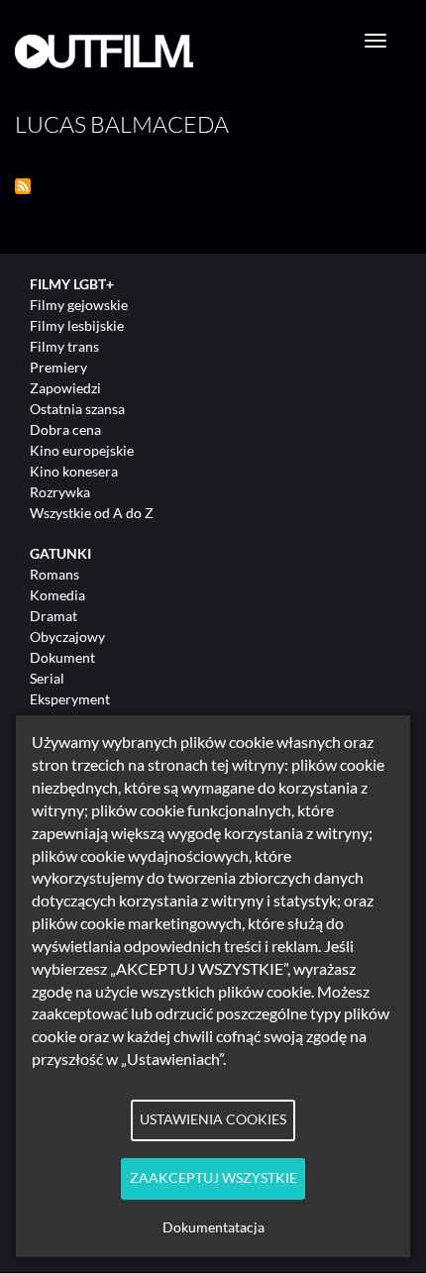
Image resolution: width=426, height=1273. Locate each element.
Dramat (53, 615)
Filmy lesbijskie (77, 325)
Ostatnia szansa (77, 408)
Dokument (62, 657)
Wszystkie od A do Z (92, 512)
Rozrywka (60, 491)
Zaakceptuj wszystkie (213, 1178)
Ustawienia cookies (213, 1119)
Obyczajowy (67, 636)
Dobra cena (65, 429)
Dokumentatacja (213, 1227)
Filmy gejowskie (79, 304)
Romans (54, 574)
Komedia (57, 594)
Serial (47, 678)
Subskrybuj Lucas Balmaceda (23, 186)
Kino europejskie (82, 450)
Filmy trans (64, 346)
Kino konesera (74, 471)
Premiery (58, 367)
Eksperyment (70, 698)
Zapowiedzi (65, 387)
